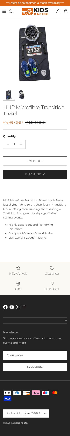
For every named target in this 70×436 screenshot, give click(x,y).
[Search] (13, 11)
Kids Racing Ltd (19, 423)
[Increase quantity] (22, 144)
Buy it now (35, 174)
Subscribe (35, 366)
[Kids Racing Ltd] (35, 11)
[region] (35, 3)
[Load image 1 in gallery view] (35, 52)
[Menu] (4, 11)
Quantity (9, 136)
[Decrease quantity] (6, 144)
